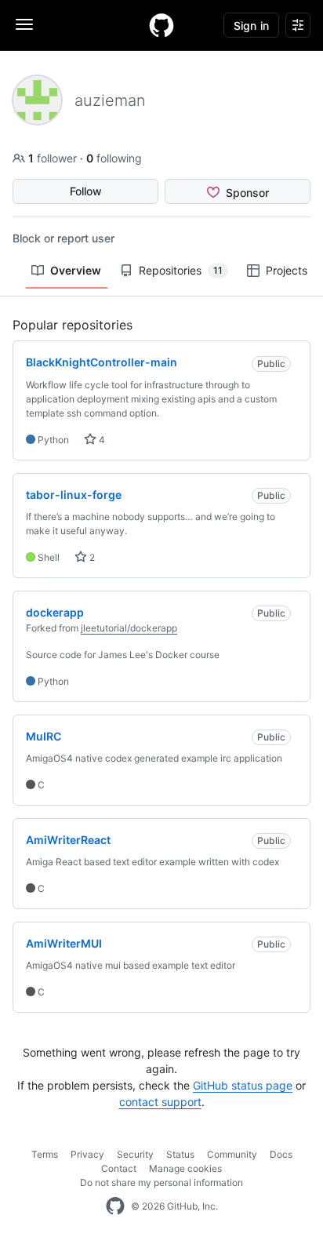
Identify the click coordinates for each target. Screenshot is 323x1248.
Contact (118, 1168)
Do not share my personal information (161, 1182)
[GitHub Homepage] (115, 1206)
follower (54, 158)
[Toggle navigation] (24, 24)
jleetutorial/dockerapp (129, 628)
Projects (286, 270)
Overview (75, 270)
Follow (86, 191)
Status (180, 1154)
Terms (44, 1154)
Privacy (87, 1154)
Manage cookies (185, 1168)
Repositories (181, 270)
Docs (281, 1154)
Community (232, 1154)
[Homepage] (161, 25)
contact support (160, 1101)
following (114, 158)
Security (135, 1154)
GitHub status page (242, 1085)
